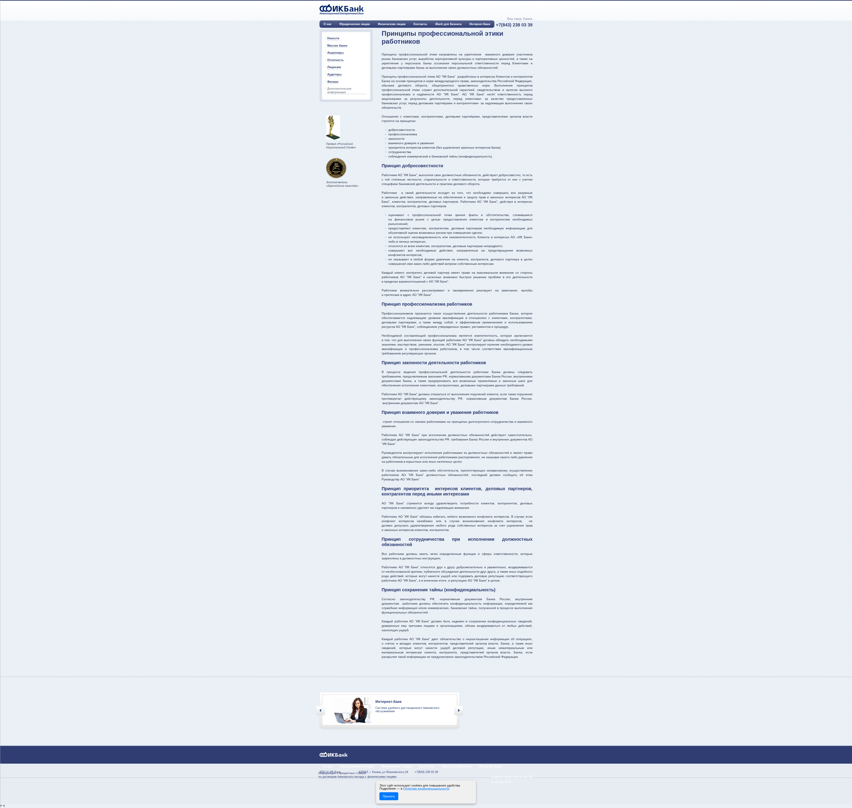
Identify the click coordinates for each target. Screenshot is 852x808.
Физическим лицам (392, 24)
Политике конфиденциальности (426, 788)
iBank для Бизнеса (448, 24)
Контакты (420, 24)
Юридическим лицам (354, 24)
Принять (389, 796)
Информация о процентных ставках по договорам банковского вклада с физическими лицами (357, 774)
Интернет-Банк (479, 24)
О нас (327, 24)
